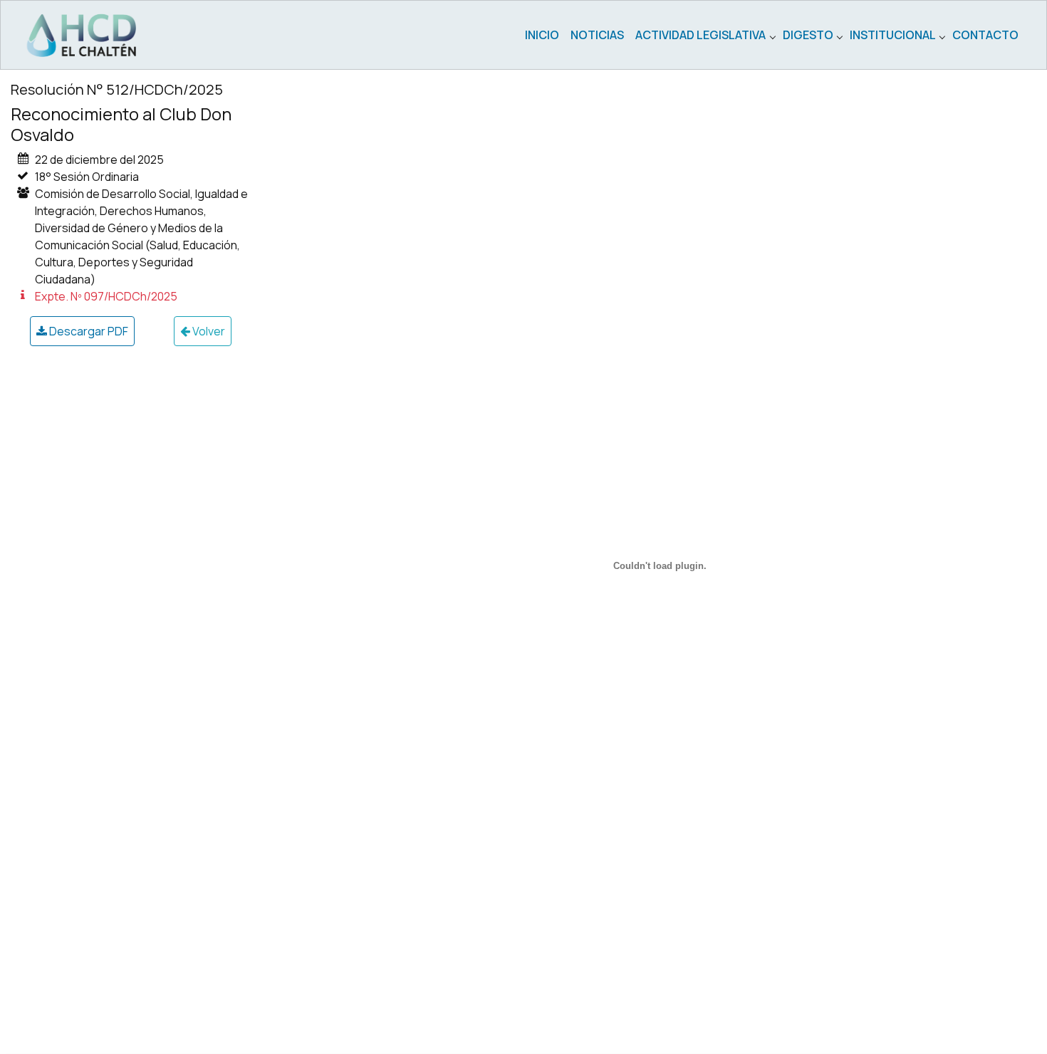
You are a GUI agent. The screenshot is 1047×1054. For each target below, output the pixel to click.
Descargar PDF (87, 331)
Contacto (985, 35)
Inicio (542, 35)
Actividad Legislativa (700, 35)
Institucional (893, 35)
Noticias (597, 35)
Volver (207, 331)
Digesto (808, 35)
